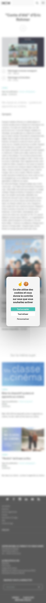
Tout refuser (23, 314)
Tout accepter (23, 309)
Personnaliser (23, 319)
